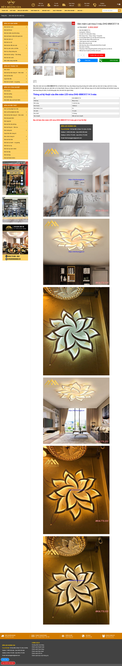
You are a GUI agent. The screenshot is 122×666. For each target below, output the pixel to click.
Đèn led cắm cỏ (8, 39)
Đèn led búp (7, 155)
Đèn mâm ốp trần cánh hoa (16, 15)
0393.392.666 (114, 60)
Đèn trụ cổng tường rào (10, 51)
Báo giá (80, 10)
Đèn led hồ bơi (8, 30)
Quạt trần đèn (57, 10)
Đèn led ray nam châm (10, 148)
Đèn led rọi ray (8, 145)
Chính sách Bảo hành (38, 651)
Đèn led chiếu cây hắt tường (11, 33)
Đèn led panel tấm (9, 118)
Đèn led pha (7, 91)
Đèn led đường (8, 97)
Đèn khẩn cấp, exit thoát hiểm (12, 100)
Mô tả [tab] (35, 82)
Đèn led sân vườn (23, 10)
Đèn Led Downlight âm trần (11, 112)
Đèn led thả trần (8, 75)
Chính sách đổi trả (37, 653)
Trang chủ (5, 10)
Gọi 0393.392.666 (8, 663)
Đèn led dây (7, 152)
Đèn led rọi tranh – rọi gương (12, 82)
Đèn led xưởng (8, 94)
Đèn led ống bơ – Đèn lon (11, 127)
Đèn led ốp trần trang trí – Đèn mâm (14, 72)
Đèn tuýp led (7, 121)
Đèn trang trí (35, 10)
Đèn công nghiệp (70, 10)
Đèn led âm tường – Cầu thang (12, 54)
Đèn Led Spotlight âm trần (11, 109)
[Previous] (36, 42)
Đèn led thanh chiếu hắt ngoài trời (13, 36)
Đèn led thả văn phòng (10, 124)
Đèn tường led (8, 130)
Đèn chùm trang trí (9, 136)
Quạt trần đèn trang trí (10, 133)
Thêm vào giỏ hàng (96, 55)
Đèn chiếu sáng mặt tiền (10, 60)
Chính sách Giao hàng (38, 649)
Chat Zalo (87, 60)
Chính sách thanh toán (38, 647)
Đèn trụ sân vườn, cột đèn (11, 48)
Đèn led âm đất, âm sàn (10, 45)
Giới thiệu (13, 10)
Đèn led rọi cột (8, 42)
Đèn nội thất (46, 10)
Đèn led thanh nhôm (9, 158)
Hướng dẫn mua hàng (38, 645)
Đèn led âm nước (8, 27)
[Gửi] (119, 10)
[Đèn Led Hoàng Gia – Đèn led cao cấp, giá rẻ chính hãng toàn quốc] (11, 4)
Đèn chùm (7, 69)
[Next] (72, 42)
